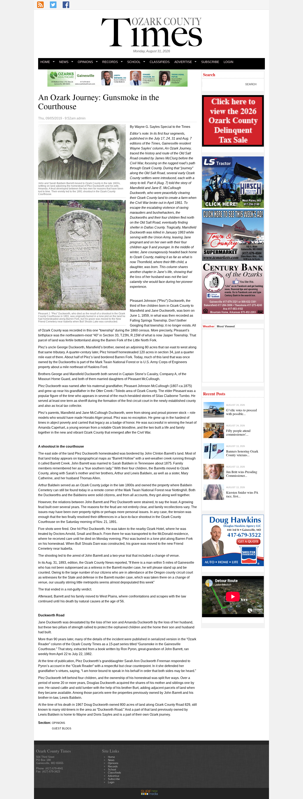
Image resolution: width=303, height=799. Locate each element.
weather (232, 376)
